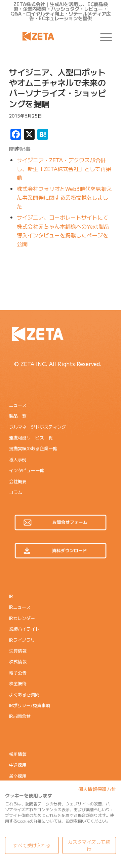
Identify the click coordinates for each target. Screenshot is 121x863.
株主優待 (18, 683)
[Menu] (102, 36)
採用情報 (18, 754)
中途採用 (18, 765)
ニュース (18, 405)
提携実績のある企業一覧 (33, 448)
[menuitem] (102, 36)
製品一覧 (18, 415)
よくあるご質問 (24, 694)
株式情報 (18, 661)
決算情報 (18, 651)
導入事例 (18, 459)
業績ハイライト (24, 629)
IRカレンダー (22, 618)
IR (11, 596)
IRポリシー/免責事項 (29, 705)
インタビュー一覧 (26, 470)
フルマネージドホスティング (37, 427)
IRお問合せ (20, 716)
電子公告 (18, 672)
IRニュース (20, 607)
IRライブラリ (22, 640)
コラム (15, 492)
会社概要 (18, 481)
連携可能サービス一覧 (31, 437)
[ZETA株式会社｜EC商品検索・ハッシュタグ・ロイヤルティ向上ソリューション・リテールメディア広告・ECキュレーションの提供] (50, 36)
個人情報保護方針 (97, 789)
